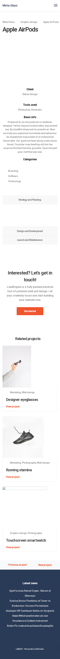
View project (13, 406)
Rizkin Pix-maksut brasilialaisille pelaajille (30, 625)
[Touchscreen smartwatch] (24, 507)
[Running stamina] (23, 436)
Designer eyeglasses (22, 400)
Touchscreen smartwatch (26, 540)
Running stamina (19, 470)
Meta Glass (10, 5)
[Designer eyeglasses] (16, 366)
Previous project (17, 565)
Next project (45, 565)
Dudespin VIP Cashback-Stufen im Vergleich (30, 610)
